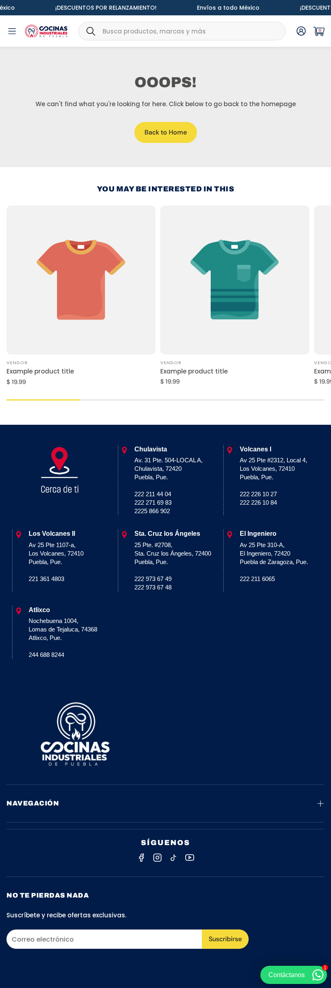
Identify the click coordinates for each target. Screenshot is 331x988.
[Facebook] (141, 857)
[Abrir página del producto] (80, 280)
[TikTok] (173, 857)
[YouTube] (189, 857)
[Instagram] (157, 857)
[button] (182, 31)
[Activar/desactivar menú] (12, 31)
